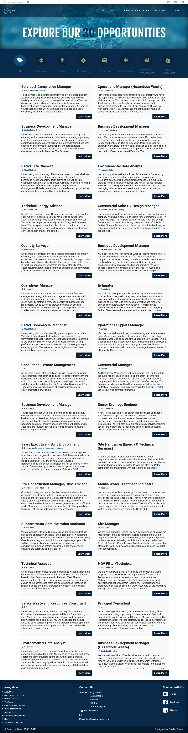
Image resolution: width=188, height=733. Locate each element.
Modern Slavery (10, 699)
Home (102, 11)
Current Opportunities (136, 11)
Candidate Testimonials (14, 705)
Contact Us (178, 11)
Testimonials (160, 11)
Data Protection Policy (14, 695)
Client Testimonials (12, 709)
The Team (8, 702)
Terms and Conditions (13, 722)
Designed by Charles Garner (169, 729)
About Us (114, 11)
